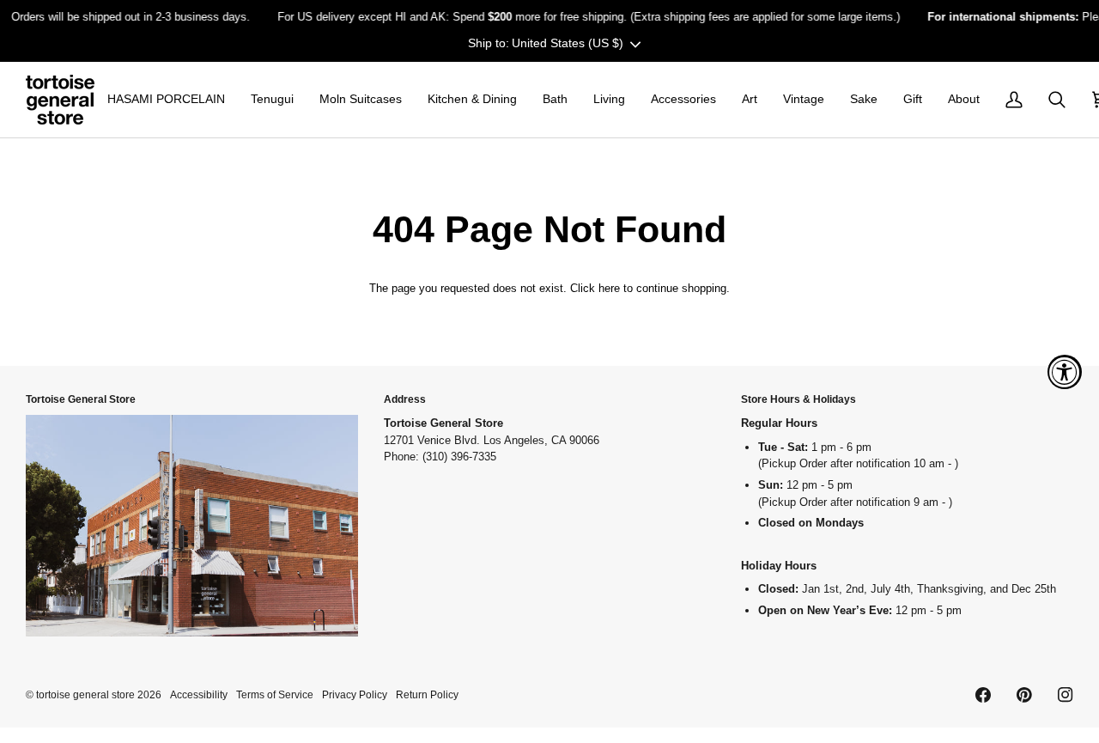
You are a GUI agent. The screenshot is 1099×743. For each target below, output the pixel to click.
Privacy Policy (354, 694)
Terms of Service (274, 694)
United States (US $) (567, 43)
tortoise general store (85, 694)
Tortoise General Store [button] (81, 399)
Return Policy (427, 694)
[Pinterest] (1024, 695)
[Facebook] (983, 695)
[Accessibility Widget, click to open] (1064, 372)
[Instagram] (1065, 695)
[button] (166, 99)
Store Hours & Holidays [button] (798, 399)
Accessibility (199, 694)
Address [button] (405, 399)
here (609, 288)
